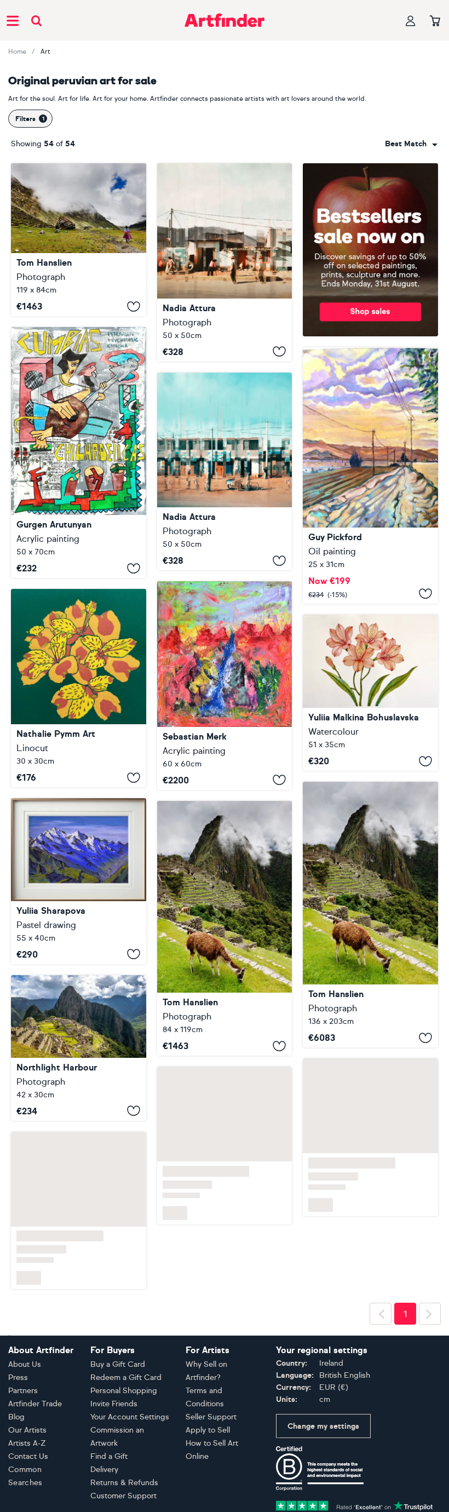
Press (18, 1469)
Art (45, 51)
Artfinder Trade (35, 1495)
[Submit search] (36, 20)
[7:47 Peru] (224, 262)
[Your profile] (410, 20)
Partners (23, 1482)
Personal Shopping (123, 1482)
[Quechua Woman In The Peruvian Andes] (78, 239)
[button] (411, 144)
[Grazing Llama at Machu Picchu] (224, 928)
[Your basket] (435, 21)
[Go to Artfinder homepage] (224, 20)
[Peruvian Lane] (370, 475)
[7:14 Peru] (224, 472)
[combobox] (411, 144)
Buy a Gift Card (117, 1456)
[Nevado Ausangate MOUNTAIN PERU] (78, 881)
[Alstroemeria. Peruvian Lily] (370, 693)
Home (17, 51)
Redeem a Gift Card (126, 1469)
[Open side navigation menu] (12, 20)
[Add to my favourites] (133, 306)
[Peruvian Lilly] (78, 688)
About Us (24, 1456)
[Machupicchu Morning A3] (78, 1139)
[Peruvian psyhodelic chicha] (78, 452)
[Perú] (224, 685)
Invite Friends (113, 1495)
